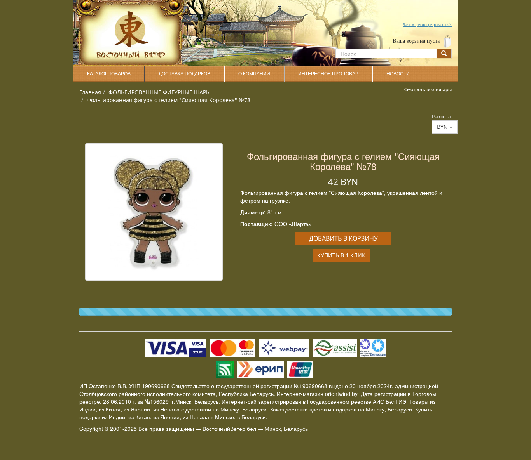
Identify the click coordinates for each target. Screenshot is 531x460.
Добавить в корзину (343, 238)
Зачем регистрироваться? (427, 24)
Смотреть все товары (428, 90)
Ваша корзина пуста (416, 41)
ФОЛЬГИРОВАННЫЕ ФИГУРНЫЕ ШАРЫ (159, 92)
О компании (254, 73)
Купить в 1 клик (341, 255)
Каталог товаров (109, 73)
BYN (443, 126)
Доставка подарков (184, 73)
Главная (90, 92)
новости (398, 73)
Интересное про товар (328, 73)
